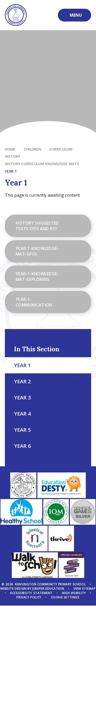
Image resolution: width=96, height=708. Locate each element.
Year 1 (11, 171)
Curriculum (60, 149)
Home (10, 149)
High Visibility (74, 593)
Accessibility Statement (31, 593)
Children (32, 149)
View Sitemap (84, 588)
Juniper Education (48, 588)
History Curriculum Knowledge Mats (42, 163)
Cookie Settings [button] (65, 597)
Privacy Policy (28, 597)
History (12, 156)
